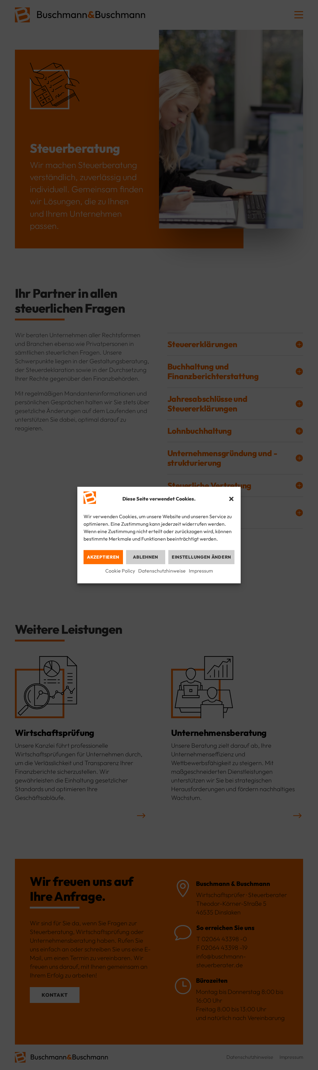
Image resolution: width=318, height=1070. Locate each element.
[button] (231, 499)
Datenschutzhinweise (162, 571)
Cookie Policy (120, 571)
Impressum (201, 571)
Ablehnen (145, 557)
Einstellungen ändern (201, 557)
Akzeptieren (103, 557)
